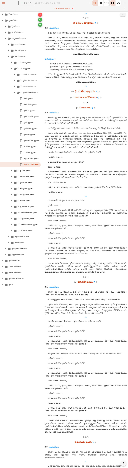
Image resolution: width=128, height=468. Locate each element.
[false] (113, 3)
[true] (119, 3)
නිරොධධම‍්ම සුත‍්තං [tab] (62, 8)
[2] (101, 3)
